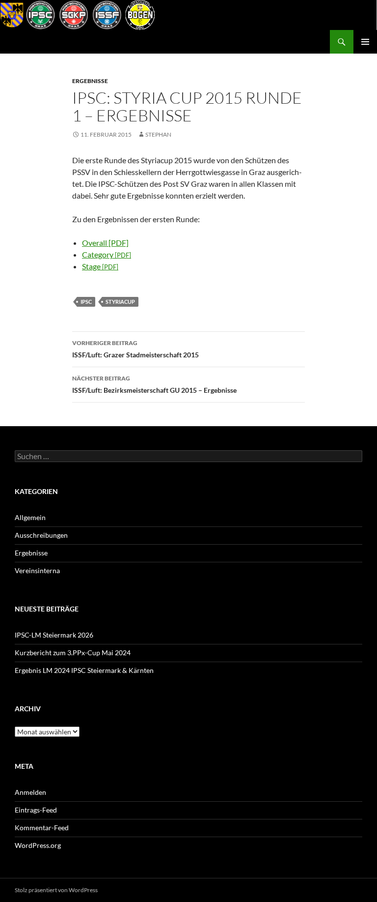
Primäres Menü (365, 42)
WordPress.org (38, 845)
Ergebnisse (90, 81)
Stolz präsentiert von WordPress (56, 890)
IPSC (86, 301)
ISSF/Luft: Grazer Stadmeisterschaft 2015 (135, 349)
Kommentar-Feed (42, 827)
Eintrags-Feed (36, 810)
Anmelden (30, 792)
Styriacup (120, 301)
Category (106, 254)
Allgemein (30, 517)
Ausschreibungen (41, 535)
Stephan (158, 134)
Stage (100, 266)
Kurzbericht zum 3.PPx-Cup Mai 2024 (73, 652)
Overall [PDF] (105, 242)
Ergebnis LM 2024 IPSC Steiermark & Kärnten (84, 670)
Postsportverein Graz (56, 41)
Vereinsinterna (37, 570)
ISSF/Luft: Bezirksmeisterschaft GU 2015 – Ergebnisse (154, 384)
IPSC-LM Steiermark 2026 (54, 635)
